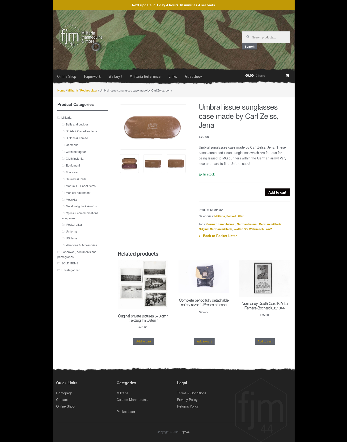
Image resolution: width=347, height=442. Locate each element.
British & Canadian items (81, 131)
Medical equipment (78, 193)
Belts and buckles (77, 124)
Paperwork (92, 76)
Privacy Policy (187, 399)
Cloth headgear (76, 152)
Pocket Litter (88, 90)
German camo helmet (220, 224)
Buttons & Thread (77, 138)
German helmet (247, 224)
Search (249, 46)
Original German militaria (215, 229)
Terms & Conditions (191, 393)
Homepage (64, 393)
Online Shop (66, 76)
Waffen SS (241, 229)
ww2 (269, 229)
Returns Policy (188, 406)
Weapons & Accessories (81, 245)
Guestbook (193, 76)
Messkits (71, 199)
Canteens (72, 145)
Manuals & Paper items (81, 186)
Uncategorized (70, 270)
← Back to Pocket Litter (218, 235)
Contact (62, 399)
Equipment (73, 165)
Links (173, 76)
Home (61, 90)
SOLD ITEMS (69, 263)
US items (71, 238)
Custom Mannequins (132, 399)
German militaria (270, 224)
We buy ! (115, 76)
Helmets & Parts (76, 179)
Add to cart (277, 192)
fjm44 (186, 432)
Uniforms (71, 231)
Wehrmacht (257, 229)
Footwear (72, 172)
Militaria (73, 90)
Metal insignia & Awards (81, 206)
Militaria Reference (145, 76)
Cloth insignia (75, 158)
